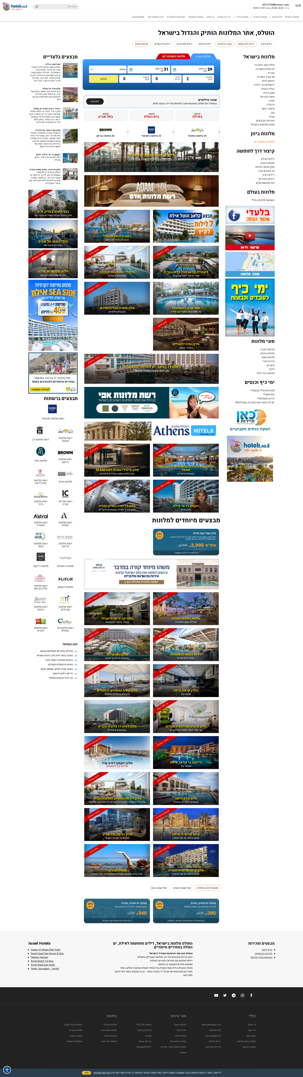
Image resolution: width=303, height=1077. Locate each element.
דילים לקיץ (266, 44)
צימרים (271, 365)
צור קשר (252, 1030)
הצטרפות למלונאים (176, 17)
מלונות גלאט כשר (178, 1041)
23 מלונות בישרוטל (158, 133)
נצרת (272, 117)
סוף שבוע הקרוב (182, 888)
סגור (86, 1072)
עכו (273, 113)
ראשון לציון (268, 81)
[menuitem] (292, 17)
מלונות (197, 115)
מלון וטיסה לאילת (265, 167)
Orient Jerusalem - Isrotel (45, 969)
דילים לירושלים (162, 44)
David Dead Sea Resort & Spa (47, 953)
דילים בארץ (277, 17)
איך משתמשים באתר (211, 1024)
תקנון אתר (251, 1036)
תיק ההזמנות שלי (156, 17)
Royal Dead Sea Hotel (43, 965)
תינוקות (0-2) (146, 78)
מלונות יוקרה (267, 349)
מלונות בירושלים (74, 1041)
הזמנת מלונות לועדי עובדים (173, 1047)
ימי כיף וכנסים (224, 17)
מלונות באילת (110, 1024)
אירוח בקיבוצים (145, 1030)
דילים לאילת (205, 44)
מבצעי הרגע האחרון (207, 888)
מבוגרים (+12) (209, 78)
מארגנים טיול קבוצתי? (262, 390)
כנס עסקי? (269, 394)
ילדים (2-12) (177, 78)
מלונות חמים (141, 44)
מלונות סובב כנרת (109, 1030)
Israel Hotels (138, 17)
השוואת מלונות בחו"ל (263, 200)
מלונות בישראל (292, 17)
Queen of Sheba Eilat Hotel (45, 950)
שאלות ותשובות (195, 17)
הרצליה (270, 105)
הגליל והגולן (268, 89)
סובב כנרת (269, 93)
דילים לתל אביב (184, 44)
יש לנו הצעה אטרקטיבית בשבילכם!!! (255, 402)
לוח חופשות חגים (265, 183)
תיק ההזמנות (215, 1030)
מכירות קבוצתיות (263, 953)
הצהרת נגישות (249, 1047)
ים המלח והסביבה (265, 69)
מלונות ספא (268, 357)
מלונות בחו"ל (242, 17)
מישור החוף (268, 109)
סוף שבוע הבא (159, 888)
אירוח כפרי (268, 361)
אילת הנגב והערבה (264, 65)
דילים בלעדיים (267, 179)
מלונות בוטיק (267, 163)
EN (297, 5)
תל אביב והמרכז (266, 77)
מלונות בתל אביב (109, 1041)
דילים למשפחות (144, 1047)
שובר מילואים (224, 44)
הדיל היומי (267, 950)
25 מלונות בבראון (112, 133)
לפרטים (95, 101)
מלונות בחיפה (110, 1036)
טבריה (271, 73)
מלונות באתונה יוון (264, 141)
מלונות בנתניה (75, 1036)
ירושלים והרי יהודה (264, 85)
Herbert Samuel (39, 957)
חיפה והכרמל (267, 97)
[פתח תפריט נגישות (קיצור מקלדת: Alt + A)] (7, 1070)
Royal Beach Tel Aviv (42, 961)
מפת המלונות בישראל (263, 125)
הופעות (183, 1052)
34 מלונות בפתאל (204, 133)
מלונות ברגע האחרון (246, 1041)
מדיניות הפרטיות (213, 1047)
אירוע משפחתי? (266, 399)
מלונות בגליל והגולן (73, 1024)
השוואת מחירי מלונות (261, 957)
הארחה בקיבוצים (265, 121)
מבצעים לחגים (260, 17)
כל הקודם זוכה (266, 171)
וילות (272, 369)
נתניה (272, 101)
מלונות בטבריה (75, 1030)
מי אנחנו (210, 17)
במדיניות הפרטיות (101, 1072)
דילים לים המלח (246, 44)
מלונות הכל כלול (266, 373)
